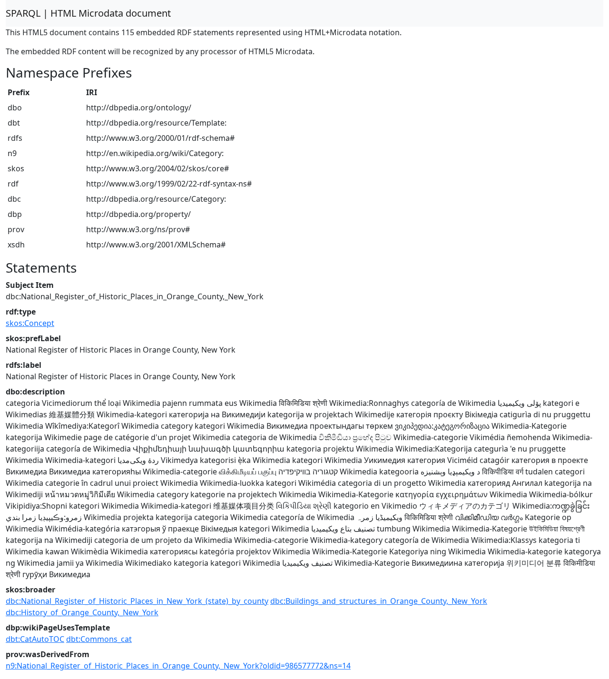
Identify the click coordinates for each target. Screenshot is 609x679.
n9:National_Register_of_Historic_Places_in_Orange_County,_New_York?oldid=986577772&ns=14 (178, 665)
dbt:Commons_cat (99, 639)
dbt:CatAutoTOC (35, 639)
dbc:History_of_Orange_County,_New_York (82, 612)
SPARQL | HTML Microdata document (88, 13)
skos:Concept (30, 323)
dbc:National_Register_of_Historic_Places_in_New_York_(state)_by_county (137, 601)
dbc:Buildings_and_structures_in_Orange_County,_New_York (378, 601)
